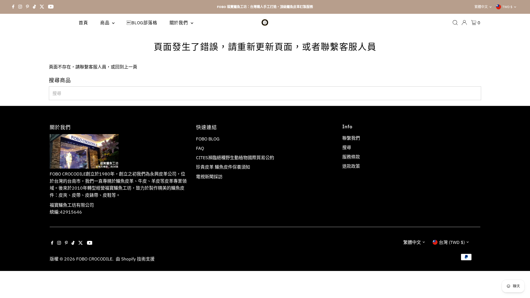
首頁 (83, 22)
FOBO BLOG (207, 139)
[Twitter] (42, 7)
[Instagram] (20, 7)
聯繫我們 (351, 138)
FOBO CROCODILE (94, 259)
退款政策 (351, 166)
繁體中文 (481, 7)
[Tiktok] (34, 7)
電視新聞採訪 (209, 176)
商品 (105, 22)
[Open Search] (455, 22)
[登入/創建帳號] (464, 22)
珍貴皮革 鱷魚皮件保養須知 (223, 167)
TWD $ (507, 7)
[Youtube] (51, 7)
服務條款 (351, 156)
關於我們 (179, 22)
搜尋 (346, 147)
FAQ (200, 148)
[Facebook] (13, 7)
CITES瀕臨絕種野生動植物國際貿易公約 (235, 157)
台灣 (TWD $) (452, 242)
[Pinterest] (27, 7)
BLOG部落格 (142, 22)
